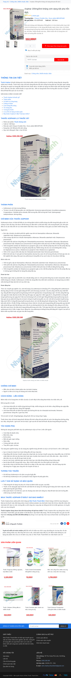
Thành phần (7, 99)
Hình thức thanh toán (42, 643)
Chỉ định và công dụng (10, 101)
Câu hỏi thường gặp (9, 661)
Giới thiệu (6, 656)
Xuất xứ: (48, 20)
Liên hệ (5, 658)
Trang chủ (6, 1)
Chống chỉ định (8, 103)
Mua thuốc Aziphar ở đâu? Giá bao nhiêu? (16, 114)
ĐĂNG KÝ (63, 626)
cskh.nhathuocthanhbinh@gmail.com (52, 666)
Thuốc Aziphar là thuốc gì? (11, 97)
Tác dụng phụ (7, 107)
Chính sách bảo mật (9, 664)
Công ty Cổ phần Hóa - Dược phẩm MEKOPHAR (49, 18)
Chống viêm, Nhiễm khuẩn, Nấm (19, 1)
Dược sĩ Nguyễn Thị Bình (14, 524)
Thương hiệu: (29, 18)
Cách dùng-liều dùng (9, 105)
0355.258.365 (45, 660)
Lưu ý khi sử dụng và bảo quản (13, 112)
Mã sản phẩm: (29, 20)
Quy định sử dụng (8, 666)
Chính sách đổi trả (42, 638)
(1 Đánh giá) (35, 15)
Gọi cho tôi (61, 60)
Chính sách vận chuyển (43, 640)
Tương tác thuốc (8, 109)
